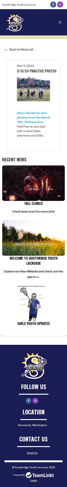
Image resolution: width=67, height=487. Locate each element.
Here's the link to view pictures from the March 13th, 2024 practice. (33, 117)
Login (33, 480)
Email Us (32, 452)
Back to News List (21, 49)
